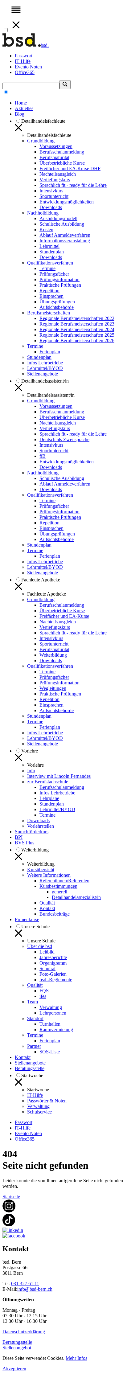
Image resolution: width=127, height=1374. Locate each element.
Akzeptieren (14, 1368)
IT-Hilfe (23, 61)
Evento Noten (28, 66)
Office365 (25, 72)
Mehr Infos (76, 1358)
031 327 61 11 (25, 1283)
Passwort (23, 55)
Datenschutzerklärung (23, 1331)
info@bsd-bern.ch (34, 1289)
